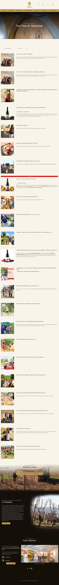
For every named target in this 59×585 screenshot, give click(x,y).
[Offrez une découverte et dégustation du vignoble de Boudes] (7, 321)
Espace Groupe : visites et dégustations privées (26, 196)
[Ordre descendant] (15, 48)
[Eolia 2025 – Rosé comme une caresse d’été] (7, 178)
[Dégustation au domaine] (7, 125)
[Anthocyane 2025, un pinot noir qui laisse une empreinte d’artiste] (7, 107)
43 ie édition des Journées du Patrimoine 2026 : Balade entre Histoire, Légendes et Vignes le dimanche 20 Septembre (36, 90)
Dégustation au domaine (21, 125)
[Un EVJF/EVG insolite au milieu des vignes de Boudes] (7, 446)
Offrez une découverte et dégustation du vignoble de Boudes (30, 321)
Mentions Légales (23, 580)
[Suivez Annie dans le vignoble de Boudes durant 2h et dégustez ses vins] (7, 410)
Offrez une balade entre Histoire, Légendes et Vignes (28, 303)
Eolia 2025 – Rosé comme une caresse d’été (26, 178)
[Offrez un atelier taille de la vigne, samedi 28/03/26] (7, 285)
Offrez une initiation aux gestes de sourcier (26, 339)
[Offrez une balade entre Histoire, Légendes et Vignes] (7, 303)
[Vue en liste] (28, 48)
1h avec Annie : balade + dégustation (24, 54)
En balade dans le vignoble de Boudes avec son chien (28, 161)
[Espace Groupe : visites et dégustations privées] (7, 196)
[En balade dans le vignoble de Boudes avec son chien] (7, 160)
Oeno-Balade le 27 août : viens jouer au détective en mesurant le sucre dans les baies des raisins (36, 268)
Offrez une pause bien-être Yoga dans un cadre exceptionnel (30, 357)
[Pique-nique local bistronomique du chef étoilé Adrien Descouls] (7, 392)
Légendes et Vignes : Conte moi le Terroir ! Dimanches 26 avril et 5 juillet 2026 (33, 232)
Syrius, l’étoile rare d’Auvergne (23, 428)
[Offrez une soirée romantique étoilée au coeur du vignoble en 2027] (7, 374)
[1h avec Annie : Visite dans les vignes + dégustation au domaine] (7, 71)
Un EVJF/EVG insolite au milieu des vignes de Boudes (28, 446)
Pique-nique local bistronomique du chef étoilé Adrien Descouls (30, 392)
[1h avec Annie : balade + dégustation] (7, 53)
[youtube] (31, 568)
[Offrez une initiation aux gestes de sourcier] (7, 339)
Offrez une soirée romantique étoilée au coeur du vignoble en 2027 (31, 375)
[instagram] (29, 568)
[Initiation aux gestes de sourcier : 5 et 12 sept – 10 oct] (7, 214)
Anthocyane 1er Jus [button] (23, 254)
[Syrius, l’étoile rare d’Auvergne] (7, 428)
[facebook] (27, 568)
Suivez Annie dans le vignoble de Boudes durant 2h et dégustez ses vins (32, 410)
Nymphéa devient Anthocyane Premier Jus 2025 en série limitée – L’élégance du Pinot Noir (36, 250)
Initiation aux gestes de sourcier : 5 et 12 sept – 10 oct (28, 214)
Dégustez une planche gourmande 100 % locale (26, 143)
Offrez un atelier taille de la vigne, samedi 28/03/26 (27, 285)
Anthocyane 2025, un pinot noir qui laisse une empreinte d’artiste (31, 107)
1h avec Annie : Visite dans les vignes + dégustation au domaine (30, 71)
